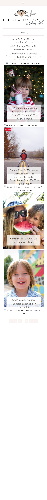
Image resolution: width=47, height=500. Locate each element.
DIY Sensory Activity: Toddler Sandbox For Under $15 (24, 303)
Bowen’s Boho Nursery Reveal (23, 41)
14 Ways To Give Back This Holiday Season (23, 117)
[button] (23, 3)
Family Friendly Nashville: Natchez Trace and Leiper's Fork (24, 173)
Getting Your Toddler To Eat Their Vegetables (23, 240)
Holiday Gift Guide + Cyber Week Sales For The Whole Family (24, 180)
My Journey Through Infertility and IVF (24, 48)
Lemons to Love (23, 17)
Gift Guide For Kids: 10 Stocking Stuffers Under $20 (24, 112)
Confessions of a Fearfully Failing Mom (24, 55)
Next (34, 321)
